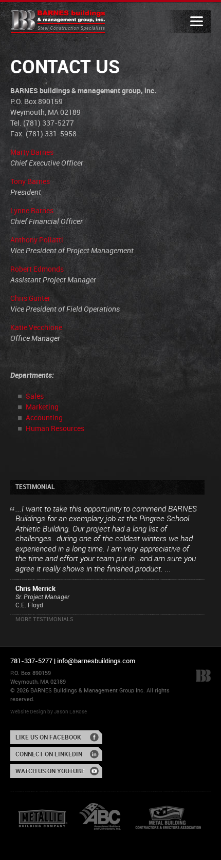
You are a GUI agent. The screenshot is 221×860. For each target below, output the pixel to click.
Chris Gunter (30, 298)
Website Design (28, 711)
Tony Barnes (30, 182)
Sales (35, 396)
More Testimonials (44, 620)
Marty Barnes (31, 152)
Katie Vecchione (36, 328)
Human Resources (55, 429)
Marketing (42, 407)
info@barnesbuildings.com (96, 661)
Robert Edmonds (37, 269)
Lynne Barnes (31, 211)
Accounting (44, 418)
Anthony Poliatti (36, 240)
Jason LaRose (70, 711)
